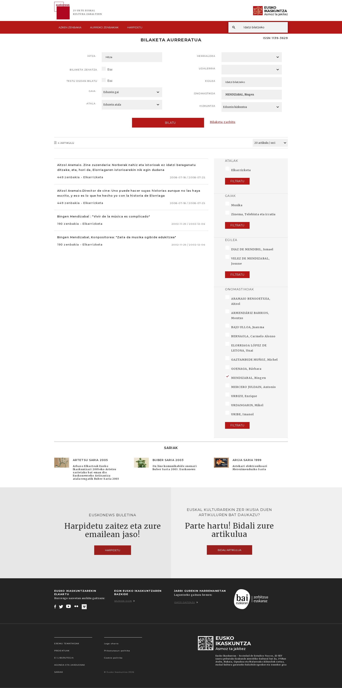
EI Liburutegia (64, 658)
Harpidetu (134, 27)
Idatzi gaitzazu (184, 602)
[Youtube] (68, 606)
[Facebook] (55, 606)
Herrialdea (206, 55)
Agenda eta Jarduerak (69, 665)
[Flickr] (76, 606)
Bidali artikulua (229, 550)
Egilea (210, 80)
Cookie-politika (113, 658)
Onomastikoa (204, 93)
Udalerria (207, 68)
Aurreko (104, 27)
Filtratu (237, 181)
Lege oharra (111, 643)
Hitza (91, 55)
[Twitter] (61, 606)
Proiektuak (61, 650)
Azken (70, 27)
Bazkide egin (123, 601)
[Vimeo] (84, 606)
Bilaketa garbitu (223, 122)
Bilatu (170, 123)
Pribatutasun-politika (117, 650)
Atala (91, 103)
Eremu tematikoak (66, 643)
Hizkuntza (207, 105)
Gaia (92, 91)
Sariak (58, 672)
